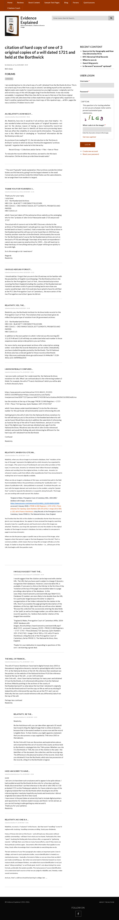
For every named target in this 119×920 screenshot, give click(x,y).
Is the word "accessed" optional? (97, 66)
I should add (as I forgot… (18, 269)
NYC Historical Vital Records (95, 57)
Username (84, 81)
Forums (76, 2)
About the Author (106, 902)
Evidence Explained (29, 20)
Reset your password (91, 154)
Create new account (90, 151)
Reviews (20, 2)
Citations (9, 79)
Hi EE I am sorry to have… (17, 771)
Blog (66, 2)
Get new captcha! (89, 137)
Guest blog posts (90, 63)
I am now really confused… (19, 369)
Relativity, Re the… (23, 714)
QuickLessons (89, 2)
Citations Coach (13, 8)
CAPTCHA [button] (85, 102)
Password (84, 92)
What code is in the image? (93, 125)
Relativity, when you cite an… (20, 452)
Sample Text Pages (52, 2)
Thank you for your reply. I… (19, 189)
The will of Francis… (15, 659)
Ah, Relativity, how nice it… (18, 114)
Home (9, 2)
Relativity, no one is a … (17, 819)
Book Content (34, 2)
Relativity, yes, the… (15, 305)
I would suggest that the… (28, 571)
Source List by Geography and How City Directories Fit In (98, 52)
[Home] (12, 26)
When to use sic (90, 60)
